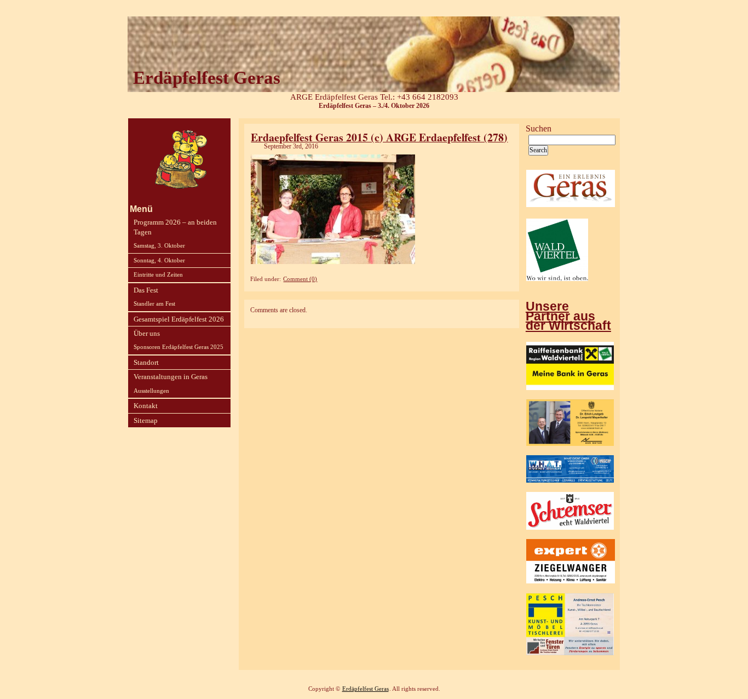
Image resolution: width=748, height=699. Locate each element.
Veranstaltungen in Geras (171, 377)
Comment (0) (300, 279)
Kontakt (146, 406)
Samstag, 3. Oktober (159, 245)
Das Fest (146, 290)
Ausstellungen (151, 390)
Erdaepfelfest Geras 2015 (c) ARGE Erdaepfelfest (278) (379, 137)
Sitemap (146, 420)
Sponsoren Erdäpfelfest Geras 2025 (178, 346)
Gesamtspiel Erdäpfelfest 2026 (179, 319)
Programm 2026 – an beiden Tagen (175, 227)
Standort (146, 362)
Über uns (147, 333)
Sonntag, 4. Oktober (159, 260)
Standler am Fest (154, 303)
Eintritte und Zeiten (158, 274)
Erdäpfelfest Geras (365, 689)
